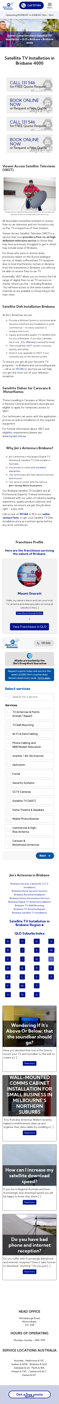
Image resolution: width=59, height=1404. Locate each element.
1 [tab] (29, 619)
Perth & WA (38, 1367)
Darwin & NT (29, 1375)
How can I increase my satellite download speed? (29, 1175)
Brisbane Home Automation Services (29, 898)
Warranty (31, 342)
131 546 (20, 369)
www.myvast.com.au (14, 436)
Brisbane (35, 39)
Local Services (26, 35)
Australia (18, 1360)
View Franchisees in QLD (29, 627)
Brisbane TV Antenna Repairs (29, 909)
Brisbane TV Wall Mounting (29, 905)
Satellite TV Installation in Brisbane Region (30, 923)
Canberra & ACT (38, 1371)
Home (11, 35)
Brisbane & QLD (38, 1364)
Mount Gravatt (29, 593)
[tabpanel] (29, 589)
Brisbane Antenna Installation (29, 894)
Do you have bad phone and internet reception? (30, 1245)
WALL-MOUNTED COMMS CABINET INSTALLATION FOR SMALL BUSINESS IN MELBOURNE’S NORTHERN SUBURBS (29, 1094)
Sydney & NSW (19, 1364)
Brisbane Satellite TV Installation (29, 912)
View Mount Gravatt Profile (29, 613)
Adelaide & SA (22, 1367)
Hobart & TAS (18, 1371)
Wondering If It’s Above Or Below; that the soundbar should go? (29, 1033)
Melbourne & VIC (35, 1360)
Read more (29, 1063)
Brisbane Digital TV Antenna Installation (29, 901)
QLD (24, 39)
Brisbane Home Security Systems (29, 890)
